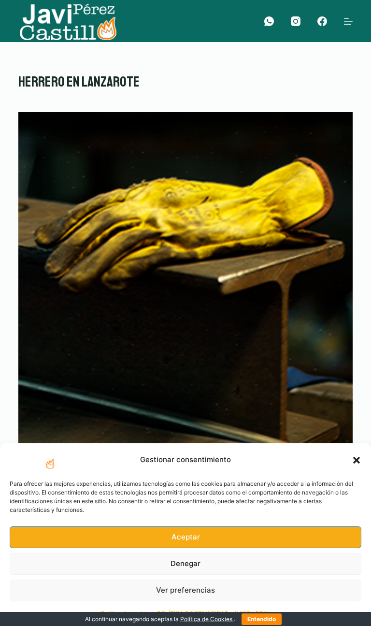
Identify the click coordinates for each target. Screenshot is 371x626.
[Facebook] (322, 21)
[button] (356, 460)
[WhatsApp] (269, 21)
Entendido (261, 619)
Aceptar (185, 536)
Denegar (185, 563)
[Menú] (348, 21)
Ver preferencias (185, 590)
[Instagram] (295, 21)
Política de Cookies (207, 619)
